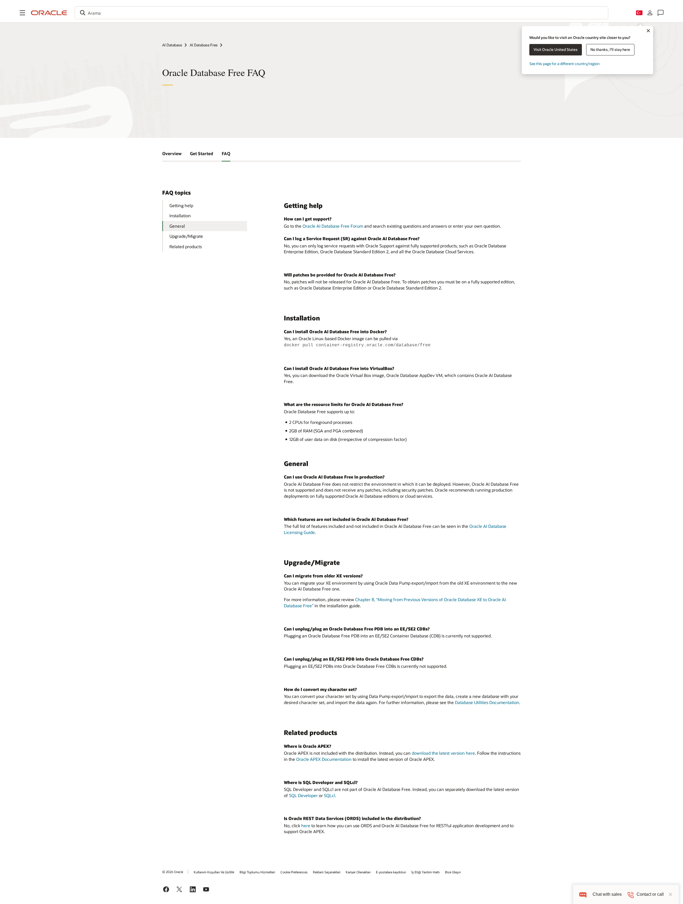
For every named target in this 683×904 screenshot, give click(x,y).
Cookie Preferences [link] (294, 872)
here (305, 825)
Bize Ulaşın (453, 872)
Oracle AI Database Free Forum (333, 226)
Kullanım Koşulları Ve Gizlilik (214, 872)
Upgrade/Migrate (186, 236)
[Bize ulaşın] (660, 13)
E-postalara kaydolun (391, 872)
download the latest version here (443, 753)
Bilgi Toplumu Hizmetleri (257, 872)
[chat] (583, 894)
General (177, 226)
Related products (185, 246)
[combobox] (341, 12)
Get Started (201, 153)
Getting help (181, 205)
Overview (171, 153)
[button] (22, 13)
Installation (180, 215)
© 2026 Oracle (172, 872)
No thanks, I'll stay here (610, 49)
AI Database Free (203, 44)
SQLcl (329, 795)
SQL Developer (303, 795)
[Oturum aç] (650, 13)
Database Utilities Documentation (487, 702)
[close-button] (670, 894)
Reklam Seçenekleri (326, 872)
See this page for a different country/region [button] (564, 63)
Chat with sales (607, 894)
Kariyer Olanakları (358, 872)
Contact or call (650, 894)
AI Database (172, 44)
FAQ (226, 153)
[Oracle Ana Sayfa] (49, 12)
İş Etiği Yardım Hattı (425, 872)
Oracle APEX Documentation (324, 759)
